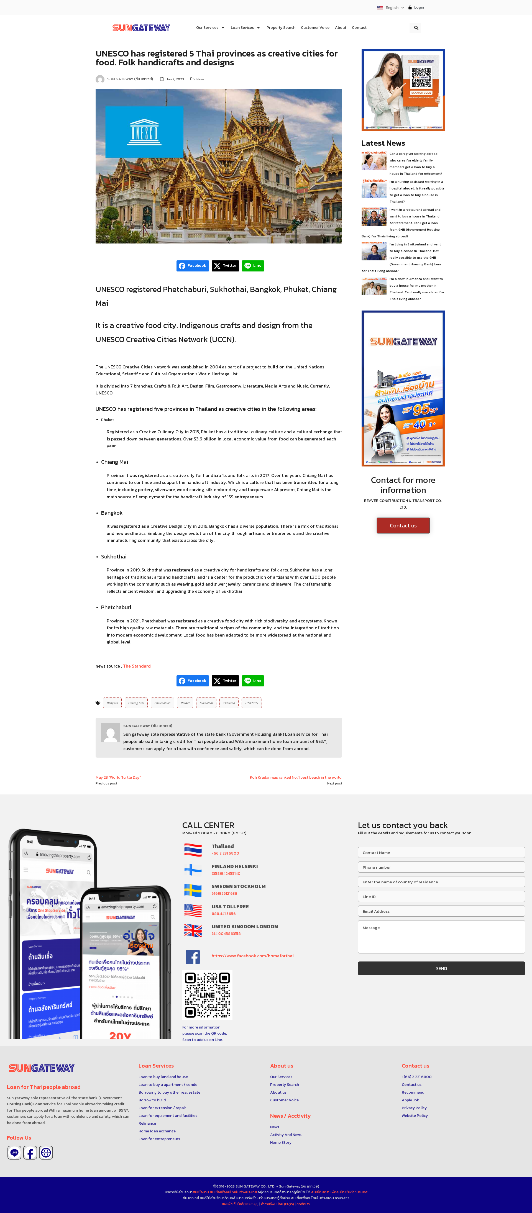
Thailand (229, 703)
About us (278, 1092)
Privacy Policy (414, 1108)
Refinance (147, 1123)
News (200, 79)
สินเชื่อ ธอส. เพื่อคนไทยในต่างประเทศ (339, 1192)
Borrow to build (152, 1100)
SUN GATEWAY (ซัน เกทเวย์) (147, 726)
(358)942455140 (226, 873)
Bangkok (112, 703)
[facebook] (30, 1153)
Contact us (403, 525)
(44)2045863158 (226, 934)
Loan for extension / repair (162, 1108)
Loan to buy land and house (163, 1077)
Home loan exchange (157, 1131)
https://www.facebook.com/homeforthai (253, 955)
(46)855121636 (224, 893)
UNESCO (251, 703)
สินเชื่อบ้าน (201, 1192)
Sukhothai (206, 703)
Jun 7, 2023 (175, 79)
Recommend (413, 1092)
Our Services (281, 1077)
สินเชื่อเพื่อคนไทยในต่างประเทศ (233, 1192)
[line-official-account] (14, 1153)
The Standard (137, 666)
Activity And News (285, 1135)
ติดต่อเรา (303, 1204)
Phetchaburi (162, 703)
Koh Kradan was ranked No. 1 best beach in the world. (296, 777)
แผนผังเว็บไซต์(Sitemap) (240, 1204)
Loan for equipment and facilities (168, 1116)
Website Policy (415, 1116)
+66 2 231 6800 (225, 853)
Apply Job (410, 1100)
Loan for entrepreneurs (159, 1139)
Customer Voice (284, 1100)
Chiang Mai (136, 703)
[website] (46, 1153)
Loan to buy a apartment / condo (168, 1085)
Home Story (280, 1142)
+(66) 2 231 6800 (417, 1077)
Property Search (284, 1085)
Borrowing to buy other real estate (169, 1092)
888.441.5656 (224, 914)
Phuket (185, 703)
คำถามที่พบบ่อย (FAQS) (278, 1204)
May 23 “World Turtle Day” (118, 777)
